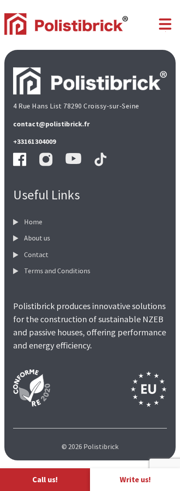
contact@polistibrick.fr (51, 123)
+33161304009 (34, 141)
